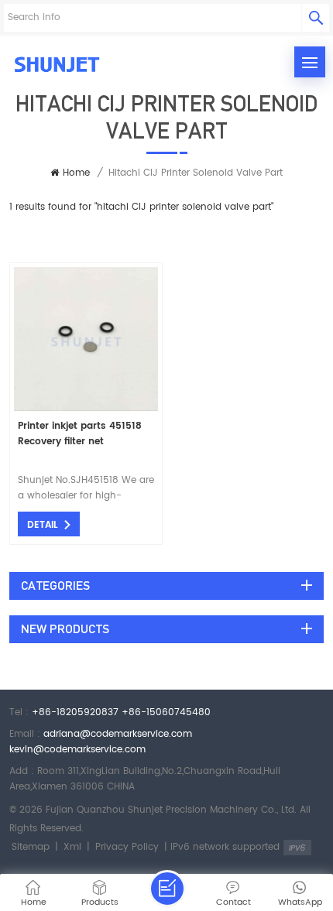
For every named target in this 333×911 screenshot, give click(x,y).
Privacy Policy (127, 847)
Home (76, 173)
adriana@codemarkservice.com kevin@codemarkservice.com (100, 742)
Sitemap (31, 847)
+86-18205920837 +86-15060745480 (121, 712)
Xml (72, 847)
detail (42, 525)
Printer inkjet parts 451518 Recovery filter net (80, 434)
